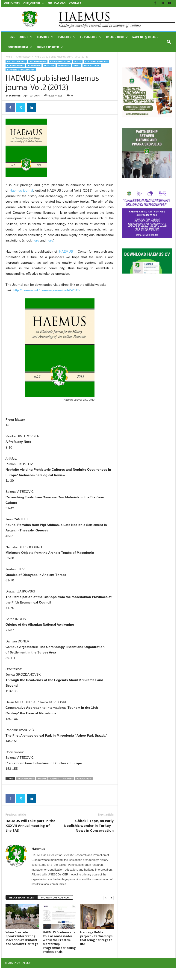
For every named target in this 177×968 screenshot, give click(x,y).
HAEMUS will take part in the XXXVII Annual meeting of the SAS (30, 825)
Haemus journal (21, 190)
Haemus (15, 95)
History (49, 65)
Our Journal (32, 3)
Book (77, 61)
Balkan (42, 778)
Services (43, 37)
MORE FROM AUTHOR (55, 897)
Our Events (12, 3)
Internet (63, 65)
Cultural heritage (96, 61)
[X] (20, 107)
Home (11, 37)
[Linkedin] (31, 107)
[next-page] (111, 897)
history (68, 778)
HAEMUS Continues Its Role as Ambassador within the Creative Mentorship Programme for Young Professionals (59, 942)
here (35, 240)
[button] (169, 42)
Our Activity (91, 65)
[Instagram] (162, 3)
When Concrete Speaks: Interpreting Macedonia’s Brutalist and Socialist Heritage (22, 938)
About (24, 37)
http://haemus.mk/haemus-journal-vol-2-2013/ (46, 290)
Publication (84, 778)
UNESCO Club (115, 37)
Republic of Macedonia (20, 69)
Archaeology (38, 61)
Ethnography (15, 65)
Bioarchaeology (60, 61)
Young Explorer (48, 47)
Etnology (34, 65)
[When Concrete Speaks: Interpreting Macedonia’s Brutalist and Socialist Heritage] (22, 916)
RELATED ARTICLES (21, 897)
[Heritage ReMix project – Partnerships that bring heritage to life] (97, 916)
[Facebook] (155, 3)
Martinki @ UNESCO (145, 37)
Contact (75, 3)
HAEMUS (66, 251)
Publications (56, 3)
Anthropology (23, 56)
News (77, 65)
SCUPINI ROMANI (18, 47)
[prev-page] (105, 897)
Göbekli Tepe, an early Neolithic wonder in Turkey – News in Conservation (89, 825)
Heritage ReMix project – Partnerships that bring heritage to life (96, 938)
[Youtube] (169, 3)
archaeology (26, 778)
